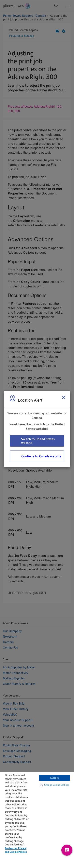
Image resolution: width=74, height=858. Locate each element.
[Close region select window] (63, 397)
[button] (54, 785)
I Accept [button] (54, 777)
